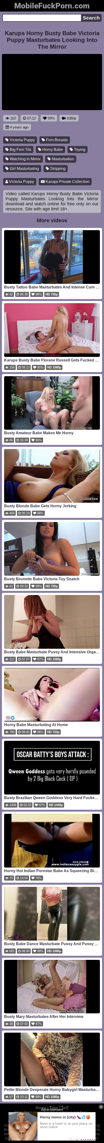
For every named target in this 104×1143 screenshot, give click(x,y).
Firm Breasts (56, 140)
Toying (79, 149)
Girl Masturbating (24, 169)
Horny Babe (52, 149)
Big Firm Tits (20, 149)
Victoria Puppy (22, 140)
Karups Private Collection (67, 182)
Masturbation (62, 159)
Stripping (57, 169)
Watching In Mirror (25, 159)
